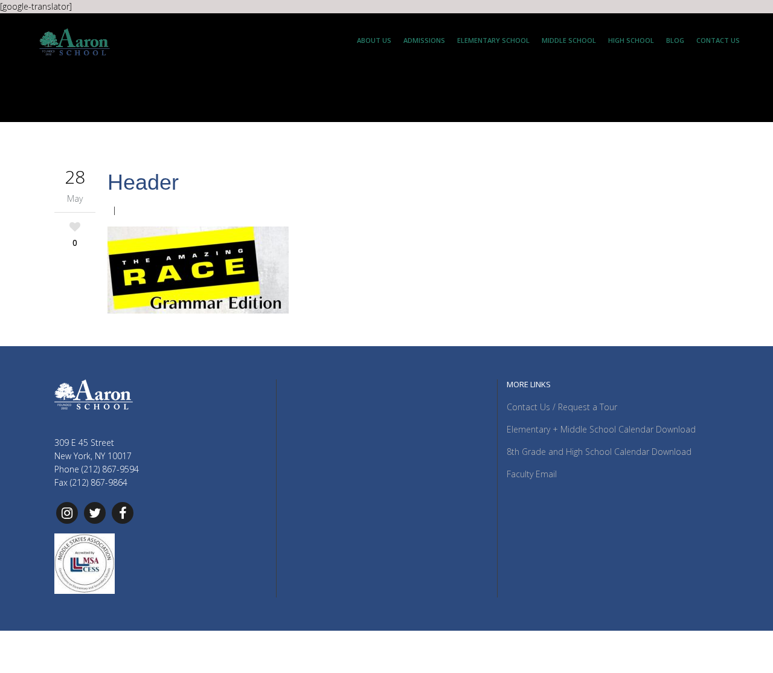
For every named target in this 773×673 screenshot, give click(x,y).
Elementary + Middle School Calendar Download (601, 429)
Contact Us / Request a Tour (562, 407)
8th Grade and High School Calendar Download (599, 451)
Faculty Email (532, 474)
